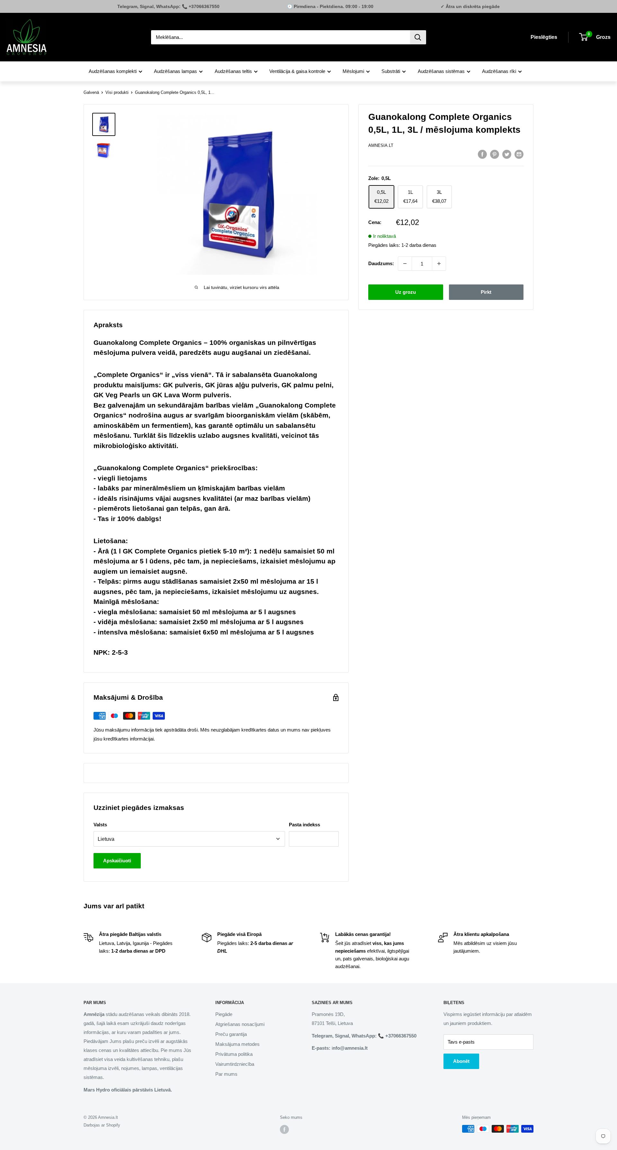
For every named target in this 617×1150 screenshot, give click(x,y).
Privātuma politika (234, 1054)
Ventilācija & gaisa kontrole (297, 71)
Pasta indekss (304, 824)
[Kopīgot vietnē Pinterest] (494, 154)
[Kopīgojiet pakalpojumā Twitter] (506, 154)
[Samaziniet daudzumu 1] (405, 263)
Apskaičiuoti (117, 860)
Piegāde (223, 1014)
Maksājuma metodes (237, 1044)
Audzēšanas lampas (175, 71)
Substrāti (390, 71)
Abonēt (461, 1061)
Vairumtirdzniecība (234, 1064)
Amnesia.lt (380, 145)
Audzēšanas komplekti (113, 71)
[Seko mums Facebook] (284, 1129)
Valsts (100, 824)
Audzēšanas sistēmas (441, 71)
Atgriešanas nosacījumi (239, 1024)
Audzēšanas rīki (499, 71)
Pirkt (486, 292)
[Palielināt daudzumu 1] (439, 263)
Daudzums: (381, 263)
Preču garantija (231, 1034)
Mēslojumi (353, 71)
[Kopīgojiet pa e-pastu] (518, 154)
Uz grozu (405, 292)
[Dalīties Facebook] (482, 154)
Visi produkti (117, 92)
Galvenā (91, 92)
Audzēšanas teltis (233, 71)
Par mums (226, 1074)
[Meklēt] (418, 37)
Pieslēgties (544, 37)
